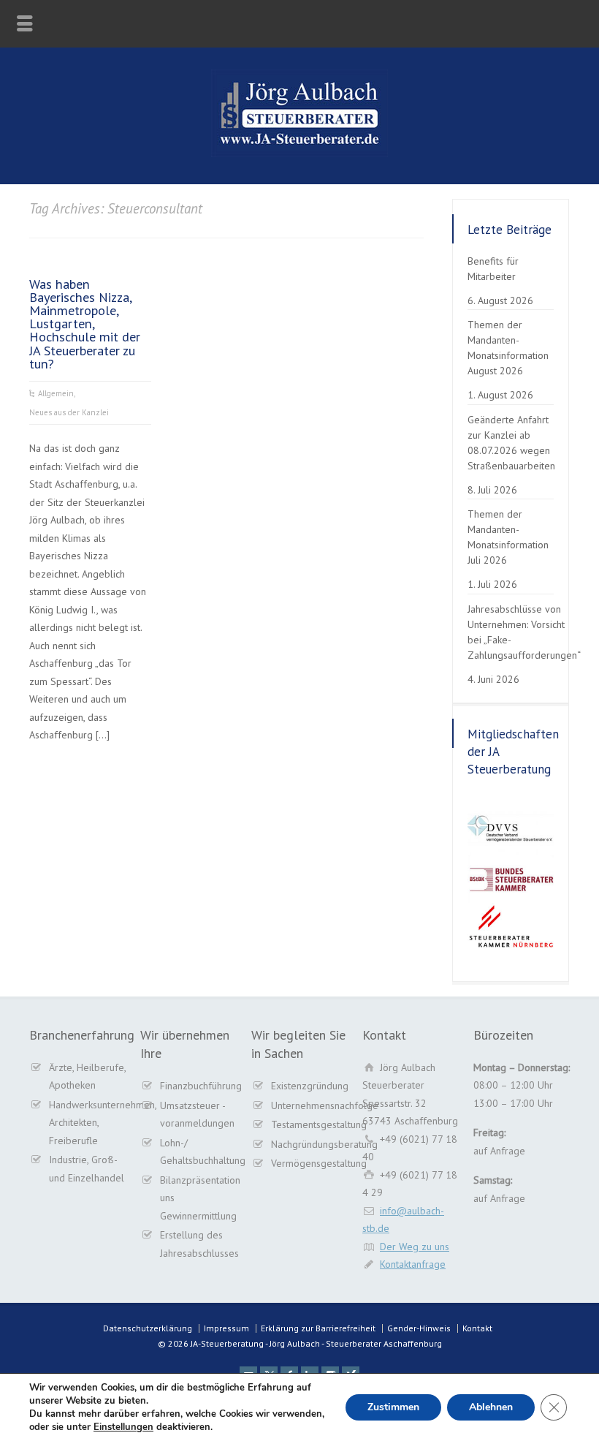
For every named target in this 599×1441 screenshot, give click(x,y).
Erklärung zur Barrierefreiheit (318, 1328)
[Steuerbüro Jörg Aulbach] (299, 153)
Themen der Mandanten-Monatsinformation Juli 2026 (508, 537)
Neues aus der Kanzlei (69, 412)
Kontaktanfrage (413, 1264)
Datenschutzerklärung (147, 1328)
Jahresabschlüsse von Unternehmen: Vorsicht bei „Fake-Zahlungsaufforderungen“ (524, 632)
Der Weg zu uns (414, 1246)
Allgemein (56, 393)
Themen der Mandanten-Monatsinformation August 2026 (508, 347)
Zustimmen (393, 1407)
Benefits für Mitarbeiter (493, 268)
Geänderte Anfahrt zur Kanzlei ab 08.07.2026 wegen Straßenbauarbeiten (511, 442)
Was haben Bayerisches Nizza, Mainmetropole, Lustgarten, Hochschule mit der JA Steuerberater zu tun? (84, 323)
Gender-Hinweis (419, 1328)
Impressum (226, 1328)
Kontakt (477, 1328)
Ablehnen (491, 1407)
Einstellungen (123, 1427)
